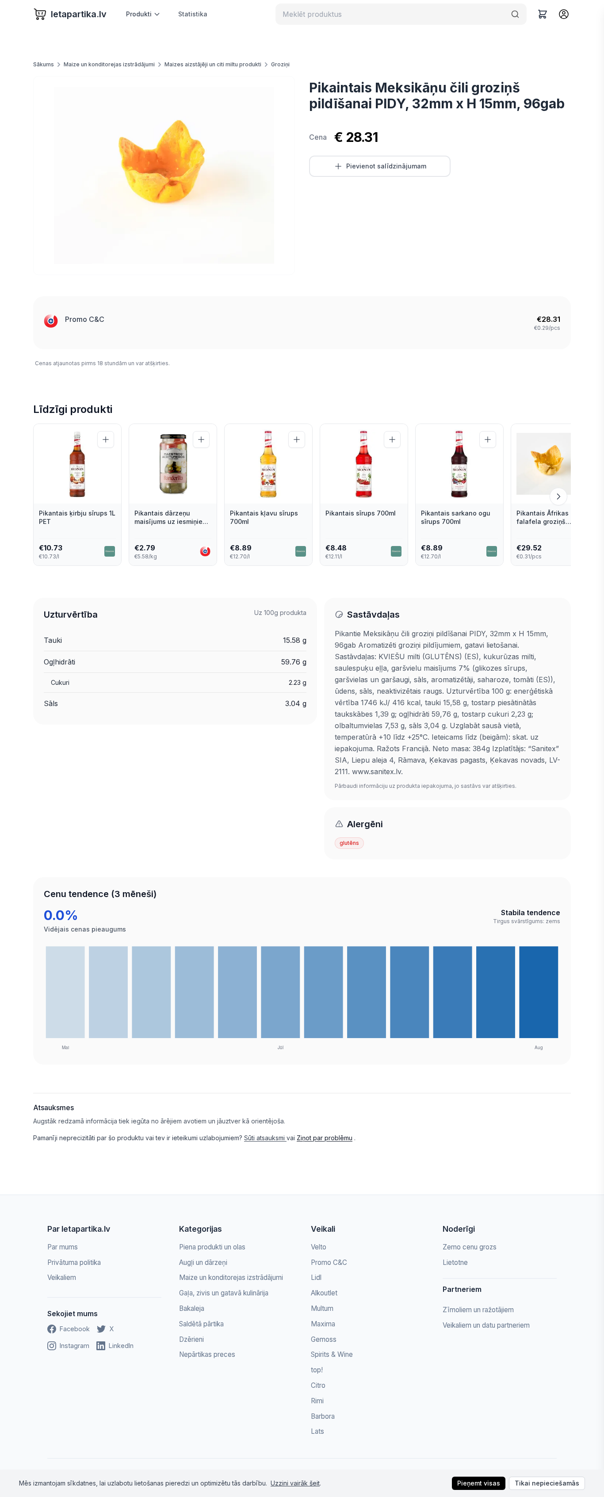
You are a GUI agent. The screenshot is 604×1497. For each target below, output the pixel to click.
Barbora (323, 1416)
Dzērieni (191, 1339)
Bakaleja (191, 1308)
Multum (322, 1308)
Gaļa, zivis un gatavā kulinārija (223, 1293)
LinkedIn (121, 1345)
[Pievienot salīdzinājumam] (105, 439)
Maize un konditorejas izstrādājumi (109, 64)
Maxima (323, 1324)
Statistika (192, 14)
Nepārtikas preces (207, 1354)
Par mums (62, 1247)
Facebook (75, 1329)
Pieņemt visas (478, 1483)
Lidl (316, 1277)
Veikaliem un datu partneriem (486, 1325)
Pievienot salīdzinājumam (386, 166)
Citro (318, 1385)
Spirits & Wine (332, 1354)
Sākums (43, 64)
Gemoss (323, 1339)
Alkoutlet (324, 1293)
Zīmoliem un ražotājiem (478, 1310)
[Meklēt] (515, 14)
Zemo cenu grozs (470, 1247)
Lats (317, 1431)
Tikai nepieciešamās (547, 1483)
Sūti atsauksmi (265, 1138)
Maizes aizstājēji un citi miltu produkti (212, 64)
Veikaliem (61, 1277)
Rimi (317, 1401)
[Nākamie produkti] (558, 496)
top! (317, 1370)
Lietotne (455, 1262)
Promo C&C (84, 319)
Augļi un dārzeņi (203, 1262)
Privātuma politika (74, 1262)
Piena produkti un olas (212, 1247)
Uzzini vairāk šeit (295, 1483)
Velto (318, 1247)
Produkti (139, 14)
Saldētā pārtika (201, 1324)
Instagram (74, 1345)
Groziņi (280, 64)
